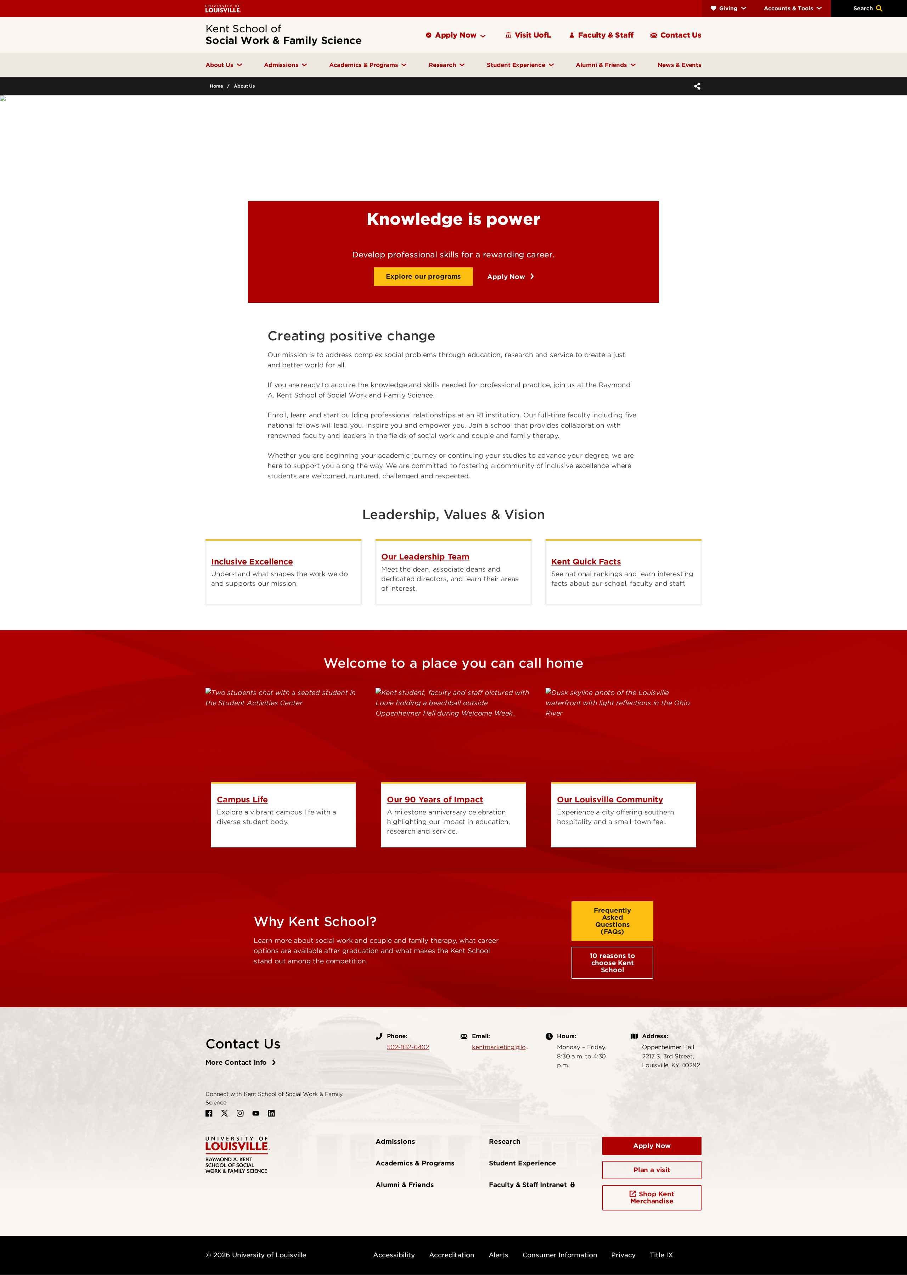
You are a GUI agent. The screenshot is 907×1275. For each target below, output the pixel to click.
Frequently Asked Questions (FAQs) (612, 921)
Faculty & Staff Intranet (528, 1184)
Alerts (498, 1255)
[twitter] (224, 1113)
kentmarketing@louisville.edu (501, 1047)
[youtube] (255, 1113)
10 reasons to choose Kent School (612, 963)
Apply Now (507, 276)
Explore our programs (423, 276)
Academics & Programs (415, 1163)
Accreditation (451, 1255)
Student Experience (522, 1163)
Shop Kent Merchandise (652, 1197)
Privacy (623, 1255)
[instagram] (240, 1113)
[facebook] (209, 1113)
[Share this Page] (696, 86)
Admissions (395, 1141)
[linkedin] (271, 1113)
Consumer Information (560, 1255)
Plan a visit (651, 1170)
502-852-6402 (408, 1047)
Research (504, 1141)
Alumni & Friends (405, 1184)
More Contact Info (237, 1062)
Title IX (661, 1255)
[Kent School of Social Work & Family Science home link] (237, 1154)
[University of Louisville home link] (223, 8)
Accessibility (394, 1255)
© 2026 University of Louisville (255, 1255)
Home (216, 86)
